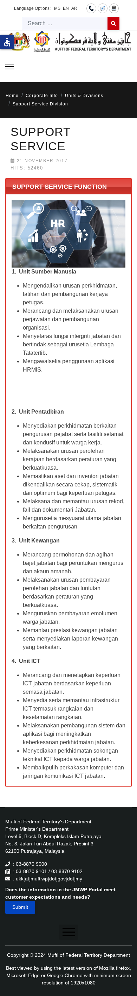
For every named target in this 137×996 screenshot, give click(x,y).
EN (66, 8)
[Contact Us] (91, 8)
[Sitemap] (113, 8)
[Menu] (9, 66)
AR (74, 8)
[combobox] (65, 23)
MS (57, 8)
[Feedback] (102, 8)
